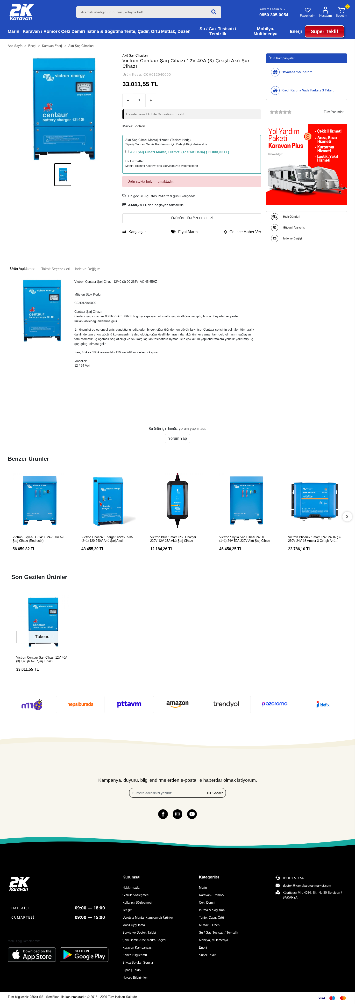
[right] (347, 516)
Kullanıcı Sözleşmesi (137, 902)
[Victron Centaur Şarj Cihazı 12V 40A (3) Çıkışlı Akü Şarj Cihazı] (42, 621)
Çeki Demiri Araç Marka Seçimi (144, 940)
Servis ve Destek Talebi (139, 932)
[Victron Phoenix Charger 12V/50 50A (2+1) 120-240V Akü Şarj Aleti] (108, 500)
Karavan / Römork (211, 895)
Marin (203, 887)
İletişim (127, 910)
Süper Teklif (207, 955)
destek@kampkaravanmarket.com (307, 885)
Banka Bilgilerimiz (135, 955)
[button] (341, 12)
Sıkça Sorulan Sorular (137, 962)
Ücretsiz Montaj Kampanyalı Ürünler (147, 917)
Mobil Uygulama (133, 925)
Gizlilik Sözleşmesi (135, 895)
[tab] (23, 269)
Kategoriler (209, 877)
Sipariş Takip (131, 970)
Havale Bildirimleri (135, 977)
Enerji (203, 947)
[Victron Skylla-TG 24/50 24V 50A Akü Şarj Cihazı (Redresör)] (40, 500)
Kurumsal (131, 877)
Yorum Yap (177, 438)
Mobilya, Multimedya (213, 940)
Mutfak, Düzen (209, 925)
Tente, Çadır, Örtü (211, 917)
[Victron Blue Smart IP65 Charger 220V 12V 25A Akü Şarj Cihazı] (177, 500)
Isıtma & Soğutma (212, 910)
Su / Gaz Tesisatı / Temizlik (218, 932)
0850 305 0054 (293, 878)
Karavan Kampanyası (137, 947)
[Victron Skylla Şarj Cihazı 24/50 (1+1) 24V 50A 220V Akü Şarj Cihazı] (246, 500)
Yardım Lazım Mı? (272, 9)
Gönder (218, 793)
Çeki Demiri (207, 902)
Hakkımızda (130, 887)
